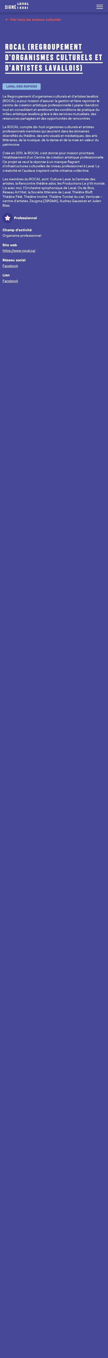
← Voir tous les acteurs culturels (33, 20)
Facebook (10, 266)
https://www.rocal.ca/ (19, 251)
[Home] (18, 6)
